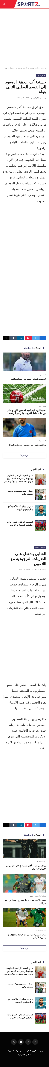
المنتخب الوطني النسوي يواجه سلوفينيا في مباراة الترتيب (20, 523)
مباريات (41, 1050)
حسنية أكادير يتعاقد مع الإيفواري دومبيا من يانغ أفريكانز (25, 902)
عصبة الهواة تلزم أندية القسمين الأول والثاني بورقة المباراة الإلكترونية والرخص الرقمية (26, 412)
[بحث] (4, 4)
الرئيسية (43, 68)
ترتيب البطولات (30, 1050)
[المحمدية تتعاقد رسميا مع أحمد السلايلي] (24, 362)
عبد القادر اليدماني (36, 98)
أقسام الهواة (22, 68)
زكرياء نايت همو (37, 569)
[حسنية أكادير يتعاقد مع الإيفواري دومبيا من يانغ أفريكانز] (24, 883)
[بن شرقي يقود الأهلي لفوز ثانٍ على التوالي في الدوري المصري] (24, 848)
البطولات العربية (40, 547)
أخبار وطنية (34, 68)
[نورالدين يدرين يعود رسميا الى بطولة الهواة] (24, 427)
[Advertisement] (24, 38)
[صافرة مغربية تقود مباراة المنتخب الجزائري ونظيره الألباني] (24, 917)
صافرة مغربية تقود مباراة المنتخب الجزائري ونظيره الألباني (27, 936)
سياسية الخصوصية (24, 1054)
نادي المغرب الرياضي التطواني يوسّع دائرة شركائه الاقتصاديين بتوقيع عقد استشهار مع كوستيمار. (18, 478)
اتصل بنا (11, 1050)
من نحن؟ (19, 1050)
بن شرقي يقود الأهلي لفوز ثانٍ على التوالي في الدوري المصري (26, 867)
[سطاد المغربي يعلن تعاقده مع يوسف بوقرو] (40, 494)
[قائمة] (44, 4)
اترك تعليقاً (24, 455)
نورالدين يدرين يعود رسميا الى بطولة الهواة (27, 444)
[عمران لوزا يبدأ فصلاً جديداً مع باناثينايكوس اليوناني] (40, 510)
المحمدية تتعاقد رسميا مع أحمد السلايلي (28, 378)
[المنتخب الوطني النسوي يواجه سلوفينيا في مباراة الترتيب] (40, 525)
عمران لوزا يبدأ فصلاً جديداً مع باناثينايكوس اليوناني (20, 508)
